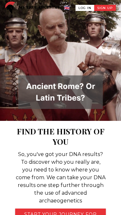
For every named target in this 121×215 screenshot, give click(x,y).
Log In (84, 8)
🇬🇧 (67, 7)
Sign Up (105, 8)
